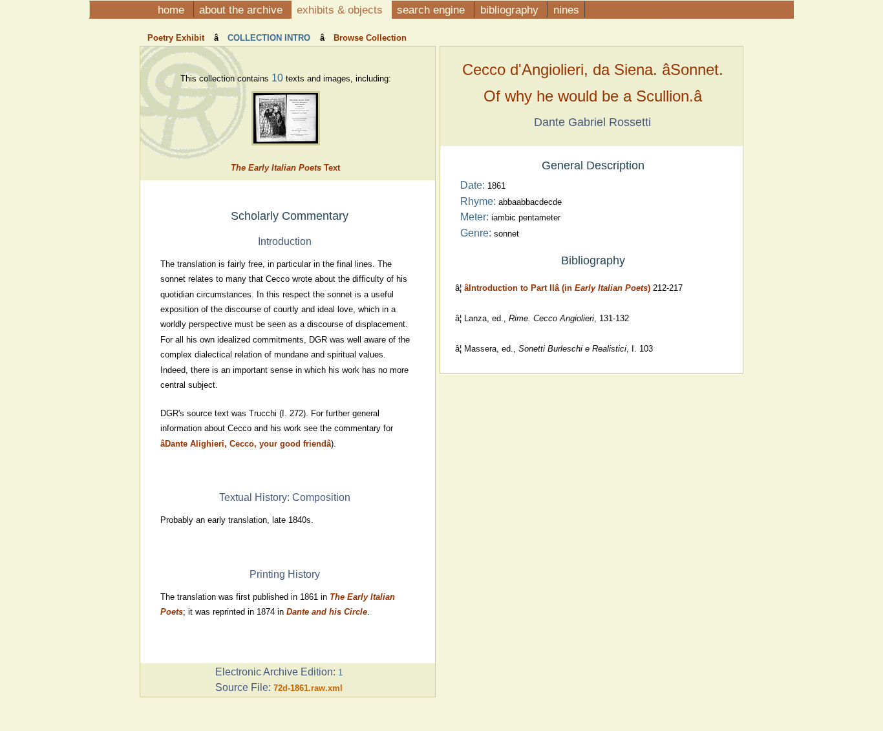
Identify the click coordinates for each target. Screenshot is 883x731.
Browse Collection (369, 38)
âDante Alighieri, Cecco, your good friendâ (245, 444)
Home (172, 9)
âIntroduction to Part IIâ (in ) (557, 288)
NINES (566, 9)
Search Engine (432, 9)
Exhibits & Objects (341, 9)
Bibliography (511, 9)
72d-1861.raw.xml (308, 688)
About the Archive (242, 9)
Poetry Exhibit (177, 38)
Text (285, 168)
